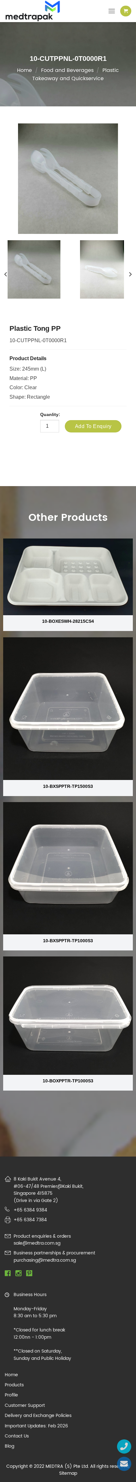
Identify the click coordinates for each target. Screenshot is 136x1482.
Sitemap (68, 1473)
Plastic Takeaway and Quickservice (75, 74)
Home (24, 70)
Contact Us (17, 1436)
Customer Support (25, 1405)
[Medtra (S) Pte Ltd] (38, 11)
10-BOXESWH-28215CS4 (68, 621)
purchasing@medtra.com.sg (45, 1260)
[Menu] (111, 11)
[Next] (130, 274)
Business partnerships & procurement (54, 1253)
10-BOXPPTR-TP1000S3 (68, 1081)
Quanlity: (50, 414)
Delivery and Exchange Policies (38, 1415)
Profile (11, 1395)
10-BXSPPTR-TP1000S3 (68, 940)
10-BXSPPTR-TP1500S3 (68, 786)
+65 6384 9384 (30, 1210)
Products (14, 1385)
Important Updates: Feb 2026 (36, 1426)
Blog (9, 1446)
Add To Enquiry (93, 426)
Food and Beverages (67, 70)
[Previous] (6, 274)
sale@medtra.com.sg (37, 1243)
